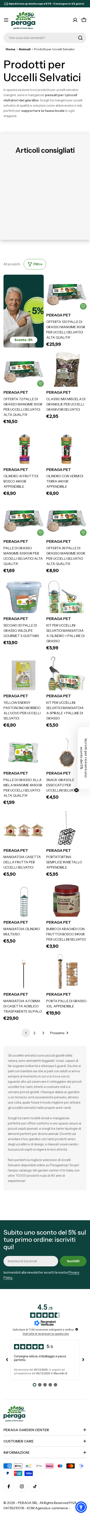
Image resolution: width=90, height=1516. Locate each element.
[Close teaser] (76, 790)
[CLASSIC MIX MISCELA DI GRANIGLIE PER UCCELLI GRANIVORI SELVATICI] (66, 372)
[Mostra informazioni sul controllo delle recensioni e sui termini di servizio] (76, 1329)
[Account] (75, 20)
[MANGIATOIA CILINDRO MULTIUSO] (23, 902)
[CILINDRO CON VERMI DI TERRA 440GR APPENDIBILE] (66, 449)
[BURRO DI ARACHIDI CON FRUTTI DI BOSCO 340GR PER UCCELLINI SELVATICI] (66, 902)
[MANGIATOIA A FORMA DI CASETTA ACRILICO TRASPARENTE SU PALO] (23, 974)
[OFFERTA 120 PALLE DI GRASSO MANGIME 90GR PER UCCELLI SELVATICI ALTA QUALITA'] (66, 295)
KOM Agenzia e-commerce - (48, 1508)
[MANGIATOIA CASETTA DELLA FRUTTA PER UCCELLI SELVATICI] (23, 830)
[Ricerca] (80, 37)
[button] (81, 1507)
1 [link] (25, 1033)
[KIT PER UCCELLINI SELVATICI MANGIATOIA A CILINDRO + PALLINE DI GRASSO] (66, 598)
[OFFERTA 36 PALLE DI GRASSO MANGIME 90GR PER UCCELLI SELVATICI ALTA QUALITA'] (66, 521)
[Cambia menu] (6, 20)
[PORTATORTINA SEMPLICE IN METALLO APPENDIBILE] (66, 830)
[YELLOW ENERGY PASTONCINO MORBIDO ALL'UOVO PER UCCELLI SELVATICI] (23, 675)
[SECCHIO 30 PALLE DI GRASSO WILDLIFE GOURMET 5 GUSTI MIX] (23, 598)
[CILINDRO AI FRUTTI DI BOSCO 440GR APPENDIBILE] (23, 449)
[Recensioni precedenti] (7, 1360)
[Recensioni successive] (83, 1360)
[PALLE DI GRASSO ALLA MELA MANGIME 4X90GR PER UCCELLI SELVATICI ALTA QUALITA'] (23, 753)
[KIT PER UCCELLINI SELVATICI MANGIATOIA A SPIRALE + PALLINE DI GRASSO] (66, 675)
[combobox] (45, 38)
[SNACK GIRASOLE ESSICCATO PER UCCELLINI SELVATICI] (66, 753)
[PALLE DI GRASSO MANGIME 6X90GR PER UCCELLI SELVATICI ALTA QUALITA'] (23, 521)
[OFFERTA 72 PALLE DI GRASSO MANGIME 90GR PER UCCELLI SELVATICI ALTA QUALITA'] (23, 372)
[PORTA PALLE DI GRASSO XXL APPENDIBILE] (66, 974)
